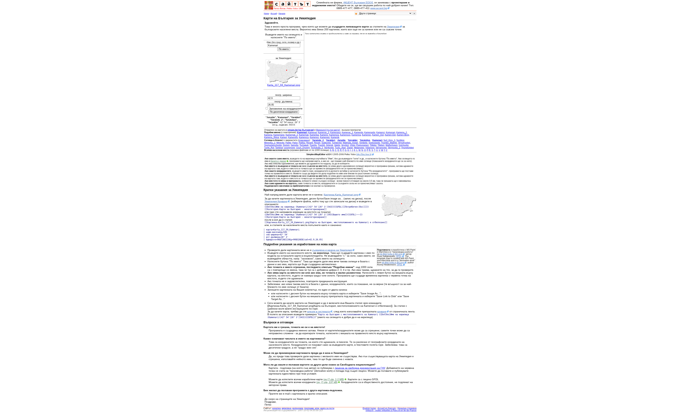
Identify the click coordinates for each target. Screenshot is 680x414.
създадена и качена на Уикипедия (332, 250)
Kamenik (335, 137)
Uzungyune (289, 147)
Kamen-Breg (403, 135)
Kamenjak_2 (292, 135)
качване (381, 311)
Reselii (309, 142)
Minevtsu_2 (269, 142)
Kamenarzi (335, 132)
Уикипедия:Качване (276, 201)
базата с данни (278, 161)
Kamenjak (304, 135)
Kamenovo (345, 135)
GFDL (399, 256)
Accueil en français (387, 408)
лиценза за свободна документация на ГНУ (360, 368)
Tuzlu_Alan (340, 147)
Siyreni (286, 145)
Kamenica (304, 137)
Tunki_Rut (269, 147)
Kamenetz (325, 137)
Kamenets (293, 137)
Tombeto (363, 142)
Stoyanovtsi (381, 147)
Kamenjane (279, 135)
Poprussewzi (362, 145)
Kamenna (356, 135)
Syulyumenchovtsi (273, 145)
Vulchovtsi (404, 145)
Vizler (352, 145)
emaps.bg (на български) (301, 130)
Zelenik (329, 145)
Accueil (274, 13)
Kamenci (380, 132)
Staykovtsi (329, 147)
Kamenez (314, 137)
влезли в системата (318, 311)
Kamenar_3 (323, 132)
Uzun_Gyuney (303, 147)
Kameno (324, 135)
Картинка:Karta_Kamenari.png (341, 194)
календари (297, 408)
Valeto (337, 145)
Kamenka (314, 135)
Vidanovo (370, 147)
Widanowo (359, 147)
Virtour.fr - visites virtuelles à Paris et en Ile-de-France (391, 410)
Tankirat (279, 147)
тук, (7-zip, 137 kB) (327, 382)
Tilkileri (381, 145)
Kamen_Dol (378, 135)
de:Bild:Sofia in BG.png (391, 254)
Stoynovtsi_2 (394, 147)
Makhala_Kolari (350, 142)
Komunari (390, 132)
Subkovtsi (326, 142)
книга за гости (327, 408)
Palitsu (302, 142)
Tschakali (303, 145)
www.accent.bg (378, 8)
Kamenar (312, 132)
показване (304, 140)
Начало (282, 13)
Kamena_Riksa (271, 137)
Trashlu (313, 145)
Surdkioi (400, 140)
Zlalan (350, 147)
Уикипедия (393, 26)
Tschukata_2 (317, 147)
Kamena (268, 135)
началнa (276, 408)
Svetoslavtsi (374, 142)
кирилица (286, 408)
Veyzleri (345, 145)
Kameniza (334, 135)
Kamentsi (358, 132)
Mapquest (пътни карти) (328, 130)
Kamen (283, 137)
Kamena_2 (401, 132)
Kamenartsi (369, 132)
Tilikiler (373, 145)
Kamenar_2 (347, 132)
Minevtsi (280, 142)
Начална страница (407, 408)
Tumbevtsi (337, 142)
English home (369, 408)
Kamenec (366, 135)
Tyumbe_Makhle (389, 142)
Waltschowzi (392, 145)
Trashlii (321, 145)
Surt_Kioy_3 (389, 140)
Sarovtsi (294, 145)
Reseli (317, 142)
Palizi (295, 142)
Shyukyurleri (404, 142)
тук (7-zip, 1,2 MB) (333, 379)
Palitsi (288, 142)
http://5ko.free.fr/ (364, 154)
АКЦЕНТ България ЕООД (358, 2)
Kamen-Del (390, 135)
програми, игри (311, 408)
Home (266, 13)
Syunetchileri (407, 147)
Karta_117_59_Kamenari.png (283, 85)
